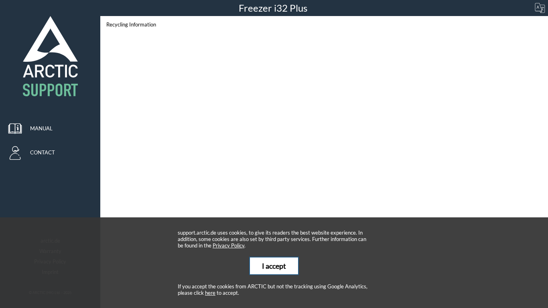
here (210, 293)
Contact (42, 152)
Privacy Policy (228, 245)
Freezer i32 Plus (274, 8)
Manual (41, 128)
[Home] (50, 56)
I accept (274, 265)
